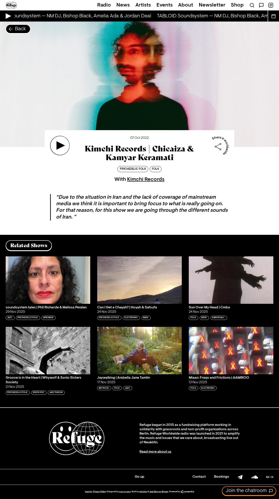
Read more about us (155, 452)
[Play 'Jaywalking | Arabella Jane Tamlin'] (139, 350)
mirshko (143, 492)
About (185, 5)
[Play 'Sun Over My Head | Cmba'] (231, 280)
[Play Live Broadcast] (7, 16)
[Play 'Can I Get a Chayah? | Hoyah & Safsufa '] (139, 280)
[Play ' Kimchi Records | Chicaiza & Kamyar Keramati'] (60, 145)
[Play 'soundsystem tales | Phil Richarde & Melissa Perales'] (48, 280)
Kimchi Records (145, 179)
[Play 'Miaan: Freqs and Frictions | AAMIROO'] (231, 350)
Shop (237, 5)
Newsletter (212, 5)
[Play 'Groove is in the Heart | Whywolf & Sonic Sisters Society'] (48, 350)
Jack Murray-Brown (158, 492)
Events (165, 5)
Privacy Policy (99, 492)
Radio (104, 5)
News (123, 5)
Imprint (88, 492)
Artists (143, 5)
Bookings (221, 477)
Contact (199, 477)
